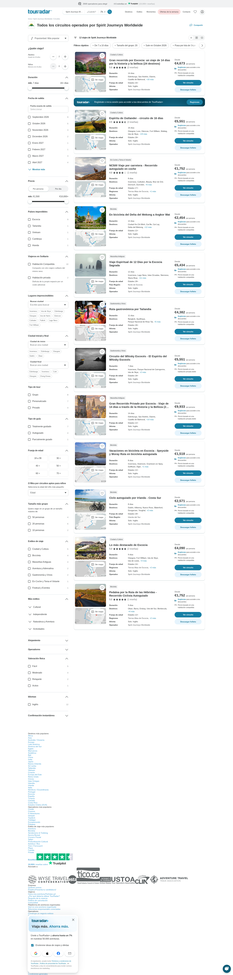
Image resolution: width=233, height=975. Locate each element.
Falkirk (42, 320)
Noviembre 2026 (40, 130)
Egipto (30, 749)
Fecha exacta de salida (41, 106)
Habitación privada (41, 277)
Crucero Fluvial (34, 837)
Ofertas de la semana (169, 12)
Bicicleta (36, 555)
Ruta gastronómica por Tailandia (130, 309)
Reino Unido (33, 777)
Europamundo (34, 822)
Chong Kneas (45, 376)
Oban (40, 356)
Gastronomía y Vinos (42, 575)
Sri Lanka (32, 766)
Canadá (31, 800)
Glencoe (57, 316)
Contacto (186, 12)
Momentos (151, 12)
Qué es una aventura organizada (42, 907)
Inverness (33, 311)
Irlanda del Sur (134, 517)
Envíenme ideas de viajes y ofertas (52, 945)
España (31, 796)
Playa (30, 848)
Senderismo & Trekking (38, 833)
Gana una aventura (42, 894)
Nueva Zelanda (34, 764)
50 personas (38, 517)
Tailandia (36, 226)
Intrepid (31, 816)
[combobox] (48, 304)
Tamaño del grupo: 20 (127, 45)
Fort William (34, 325)
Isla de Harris (45, 316)
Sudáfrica (32, 753)
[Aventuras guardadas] (195, 11)
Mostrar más (38, 169)
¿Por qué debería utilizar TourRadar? (44, 896)
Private (31, 852)
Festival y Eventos (41, 588)
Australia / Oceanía (36, 740)
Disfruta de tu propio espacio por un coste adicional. (47, 283)
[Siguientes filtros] (202, 45)
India (30, 759)
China (30, 757)
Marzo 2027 (38, 156)
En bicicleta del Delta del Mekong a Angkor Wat (139, 214)
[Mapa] (202, 38)
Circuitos (57, 19)
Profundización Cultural (38, 841)
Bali (29, 755)
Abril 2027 (37, 162)
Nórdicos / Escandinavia (38, 790)
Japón (30, 762)
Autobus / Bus (34, 844)
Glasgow (33, 316)
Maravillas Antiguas (41, 562)
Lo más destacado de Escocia (128, 544)
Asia (30, 738)
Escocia (36, 219)
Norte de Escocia (135, 285)
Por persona (38, 189)
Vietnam (36, 232)
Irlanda (35, 245)
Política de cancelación (38, 900)
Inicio (30, 19)
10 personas (38, 530)
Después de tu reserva (37, 898)
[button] (188, 68)
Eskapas (31, 824)
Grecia (31, 779)
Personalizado (39, 401)
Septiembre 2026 (40, 117)
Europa (31, 742)
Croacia (31, 772)
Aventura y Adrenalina (43, 568)
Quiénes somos (34, 887)
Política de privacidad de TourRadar (53, 963)
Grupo (35, 395)
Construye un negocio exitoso (40, 913)
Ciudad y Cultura (40, 549)
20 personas (38, 524)
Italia (30, 787)
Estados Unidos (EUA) (37, 805)
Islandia (31, 783)
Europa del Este (35, 774)
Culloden (33, 320)
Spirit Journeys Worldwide (42, 19)
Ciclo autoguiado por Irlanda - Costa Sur (135, 497)
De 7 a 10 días (101, 45)
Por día (58, 189)
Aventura (32, 829)
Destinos (128, 12)
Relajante (37, 679)
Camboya (37, 239)
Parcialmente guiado (42, 439)
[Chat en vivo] (227, 969)
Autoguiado (37, 433)
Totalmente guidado (41, 426)
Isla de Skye (46, 311)
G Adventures (34, 813)
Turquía (31, 798)
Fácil (34, 666)
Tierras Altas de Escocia (138, 191)
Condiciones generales (38, 974)
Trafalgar (32, 820)
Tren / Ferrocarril (35, 846)
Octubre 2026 (38, 123)
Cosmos (31, 811)
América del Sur (35, 746)
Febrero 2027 (38, 149)
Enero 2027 (38, 143)
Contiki (31, 809)
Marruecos (32, 751)
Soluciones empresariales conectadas (44, 909)
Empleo (42, 890)
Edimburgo (59, 311)
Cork (55, 372)
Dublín (32, 356)
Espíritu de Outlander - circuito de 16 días (136, 118)
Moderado (37, 673)
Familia (31, 850)
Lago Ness (53, 320)
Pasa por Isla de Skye (185, 45)
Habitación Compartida (43, 264)
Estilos (139, 12)
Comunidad (33, 903)
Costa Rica (32, 803)
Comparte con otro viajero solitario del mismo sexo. (48, 269)
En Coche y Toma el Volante (45, 581)
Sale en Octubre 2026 (156, 45)
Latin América (34, 744)
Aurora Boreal (34, 835)
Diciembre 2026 (40, 136)
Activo (35, 685)
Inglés (35, 704)
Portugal (31, 792)
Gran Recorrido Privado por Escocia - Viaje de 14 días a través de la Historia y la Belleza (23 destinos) (139, 407)
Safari (30, 839)
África (30, 736)
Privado (36, 408)
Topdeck (31, 818)
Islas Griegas (33, 781)
